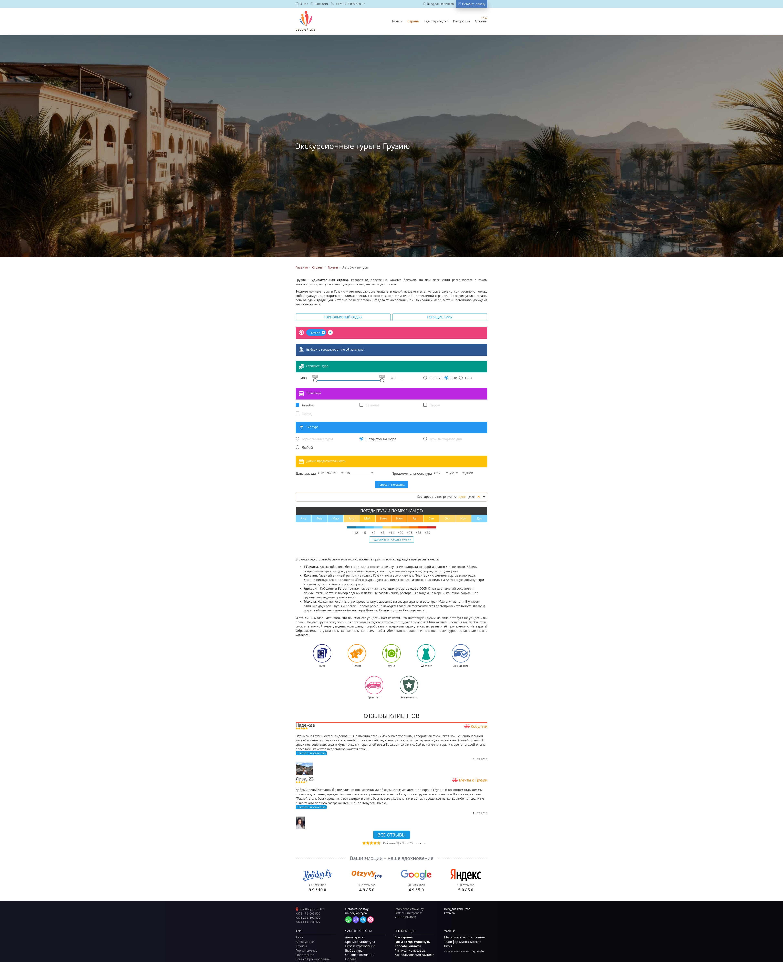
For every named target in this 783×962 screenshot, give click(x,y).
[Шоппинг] (426, 653)
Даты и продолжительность (325, 461)
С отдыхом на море (381, 439)
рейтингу (449, 497)
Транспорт (313, 393)
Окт (447, 518)
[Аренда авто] (461, 653)
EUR (454, 378)
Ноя (463, 518)
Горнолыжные (306, 950)
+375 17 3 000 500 (308, 913)
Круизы (301, 946)
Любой (307, 447)
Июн (383, 518)
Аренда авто (460, 665)
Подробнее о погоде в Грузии (391, 539)
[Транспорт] (374, 684)
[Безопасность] (409, 684)
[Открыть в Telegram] (363, 919)
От (436, 473)
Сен (431, 518)
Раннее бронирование (313, 959)
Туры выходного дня (445, 439)
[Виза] (322, 653)
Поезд (307, 414)
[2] (367, 843)
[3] (371, 843)
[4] (375, 843)
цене (462, 497)
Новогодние (305, 955)
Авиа (299, 937)
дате (471, 497)
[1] (364, 843)
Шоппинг (426, 665)
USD (468, 378)
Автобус (308, 405)
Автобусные (305, 942)
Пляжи (357, 665)
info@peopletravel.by (409, 909)
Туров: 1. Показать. (391, 485)
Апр (351, 518)
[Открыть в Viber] (356, 919)
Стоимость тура (317, 366)
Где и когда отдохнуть (412, 942)
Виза (322, 665)
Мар (335, 518)
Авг (415, 518)
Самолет (372, 405)
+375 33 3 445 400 (308, 921)
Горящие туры (440, 317)
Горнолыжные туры (317, 439)
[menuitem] (302, 4)
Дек (479, 518)
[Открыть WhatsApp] (348, 919)
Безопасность (409, 697)
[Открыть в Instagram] (370, 919)
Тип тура (312, 427)
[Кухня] (391, 653)
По (347, 473)
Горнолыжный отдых (343, 317)
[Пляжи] (357, 653)
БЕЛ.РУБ (435, 378)
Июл (399, 518)
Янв (303, 518)
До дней (461, 473)
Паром (434, 405)
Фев (319, 518)
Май (367, 518)
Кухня (391, 665)
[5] (378, 843)
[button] (397, 21)
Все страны (404, 937)
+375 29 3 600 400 (308, 917)
